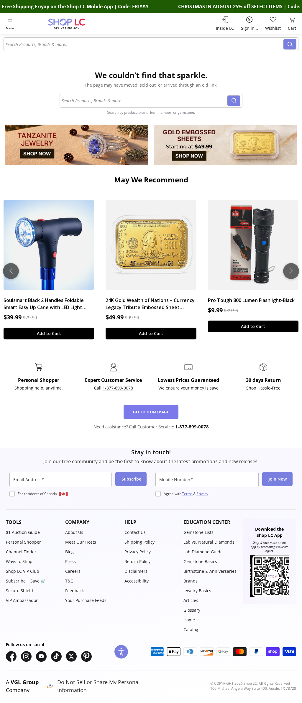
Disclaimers (135, 571)
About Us (74, 532)
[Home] (77, 23)
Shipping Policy (139, 542)
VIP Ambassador (22, 600)
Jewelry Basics (197, 590)
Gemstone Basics (200, 561)
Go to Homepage (151, 412)
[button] (32, 522)
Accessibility (136, 581)
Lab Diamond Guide (203, 552)
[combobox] (144, 44)
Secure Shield (19, 590)
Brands (190, 581)
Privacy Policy (137, 552)
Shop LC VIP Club (22, 571)
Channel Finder (21, 552)
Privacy (202, 493)
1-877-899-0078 (118, 388)
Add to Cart (49, 333)
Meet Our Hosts (80, 542)
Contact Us (135, 532)
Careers (73, 571)
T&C (69, 581)
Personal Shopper (23, 542)
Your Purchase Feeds (85, 600)
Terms (187, 493)
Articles (190, 600)
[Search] (289, 44)
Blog (69, 552)
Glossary (191, 610)
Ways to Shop (19, 561)
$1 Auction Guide (23, 532)
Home (189, 620)
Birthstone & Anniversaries (210, 571)
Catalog (190, 629)
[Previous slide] (11, 271)
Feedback (74, 590)
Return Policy (137, 561)
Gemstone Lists (198, 532)
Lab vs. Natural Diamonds (208, 542)
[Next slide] (291, 271)
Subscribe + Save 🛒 (26, 581)
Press (70, 561)
